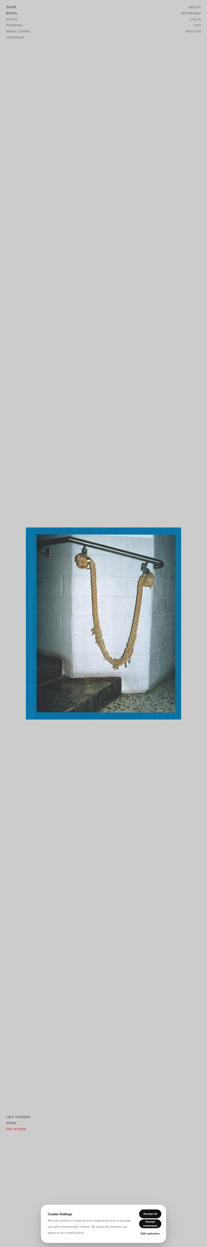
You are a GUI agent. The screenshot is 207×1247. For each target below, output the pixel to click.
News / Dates (18, 31)
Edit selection (150, 1233)
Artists (11, 19)
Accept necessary (150, 1223)
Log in (195, 19)
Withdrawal (191, 13)
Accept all (150, 1213)
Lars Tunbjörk (18, 1117)
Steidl (11, 7)
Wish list (193, 31)
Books (11, 13)
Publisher (14, 25)
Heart (72, 623)
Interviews (15, 37)
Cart (197, 25)
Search (194, 7)
